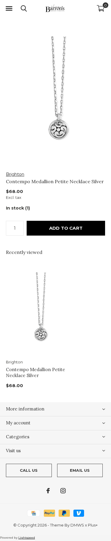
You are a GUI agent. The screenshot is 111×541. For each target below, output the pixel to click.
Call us (29, 470)
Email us (80, 470)
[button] (9, 8)
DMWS (77, 525)
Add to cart (66, 228)
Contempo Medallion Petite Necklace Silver (35, 373)
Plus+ (93, 525)
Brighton (15, 174)
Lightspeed (26, 538)
